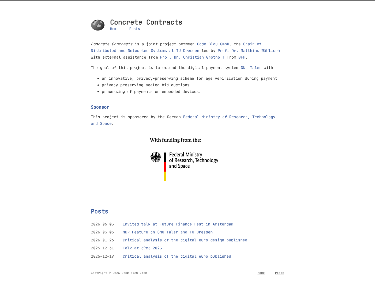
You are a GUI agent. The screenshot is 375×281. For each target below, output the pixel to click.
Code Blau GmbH (213, 44)
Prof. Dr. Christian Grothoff (192, 57)
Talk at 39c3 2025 (142, 248)
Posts (134, 29)
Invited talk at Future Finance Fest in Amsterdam (178, 224)
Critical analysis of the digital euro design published (185, 240)
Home (114, 29)
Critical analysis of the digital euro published (177, 256)
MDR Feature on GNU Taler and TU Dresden (168, 232)
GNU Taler (251, 67)
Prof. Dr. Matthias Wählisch (249, 50)
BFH (242, 57)
